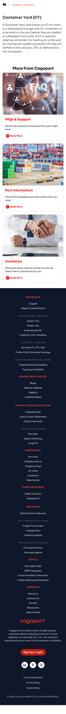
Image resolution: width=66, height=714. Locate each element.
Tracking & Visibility (33, 369)
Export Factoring (33, 438)
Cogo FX (33, 443)
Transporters (33, 530)
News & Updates (33, 388)
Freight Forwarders (33, 526)
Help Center (33, 480)
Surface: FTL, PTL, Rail (33, 347)
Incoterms (33, 475)
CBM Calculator (33, 570)
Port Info (33, 457)
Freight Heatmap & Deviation (33, 580)
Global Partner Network (33, 513)
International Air (33, 330)
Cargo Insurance (33, 421)
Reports (33, 392)
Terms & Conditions (33, 677)
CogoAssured (33, 412)
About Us (33, 593)
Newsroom (33, 607)
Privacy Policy (33, 682)
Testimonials (33, 612)
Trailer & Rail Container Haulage (33, 352)
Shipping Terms (33, 461)
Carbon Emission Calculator (33, 575)
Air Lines (33, 470)
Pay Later (33, 434)
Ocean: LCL (33, 325)
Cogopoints (33, 498)
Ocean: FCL (33, 321)
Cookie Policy (33, 688)
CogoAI (33, 303)
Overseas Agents (33, 552)
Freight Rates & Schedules (33, 365)
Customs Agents (33, 535)
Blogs (33, 383)
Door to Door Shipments (33, 416)
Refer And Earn (33, 494)
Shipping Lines (33, 466)
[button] (7, 5)
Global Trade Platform (33, 308)
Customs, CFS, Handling (33, 335)
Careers (33, 603)
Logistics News (33, 397)
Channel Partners (33, 547)
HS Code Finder (33, 566)
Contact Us (33, 598)
